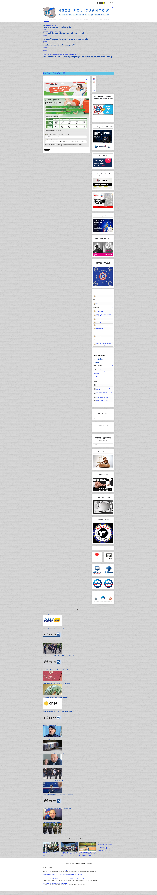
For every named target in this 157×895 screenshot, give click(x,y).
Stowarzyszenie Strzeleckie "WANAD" (103, 325)
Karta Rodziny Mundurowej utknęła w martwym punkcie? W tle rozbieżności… (59, 628)
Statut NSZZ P (99, 369)
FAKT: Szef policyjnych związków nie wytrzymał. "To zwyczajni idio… (57, 808)
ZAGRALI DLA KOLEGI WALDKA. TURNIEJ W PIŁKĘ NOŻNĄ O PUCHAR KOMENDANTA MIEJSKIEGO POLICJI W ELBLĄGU (87, 854)
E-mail (88, 79)
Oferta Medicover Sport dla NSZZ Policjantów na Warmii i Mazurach (103, 97)
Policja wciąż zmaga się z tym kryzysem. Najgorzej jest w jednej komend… (58, 641)
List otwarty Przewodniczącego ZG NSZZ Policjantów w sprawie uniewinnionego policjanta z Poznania (62, 874)
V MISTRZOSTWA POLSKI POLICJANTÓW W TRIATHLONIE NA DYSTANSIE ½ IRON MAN (69, 854)
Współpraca (96, 376)
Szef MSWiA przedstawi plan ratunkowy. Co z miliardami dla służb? (57, 669)
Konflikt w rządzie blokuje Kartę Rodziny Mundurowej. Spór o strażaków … (59, 614)
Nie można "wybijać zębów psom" (50, 725)
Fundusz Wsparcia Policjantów (103, 238)
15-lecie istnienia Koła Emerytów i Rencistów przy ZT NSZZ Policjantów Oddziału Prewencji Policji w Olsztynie (105, 849)
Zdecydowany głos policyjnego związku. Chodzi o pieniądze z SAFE (57, 753)
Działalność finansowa (100, 295)
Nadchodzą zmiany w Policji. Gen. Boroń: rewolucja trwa (55, 780)
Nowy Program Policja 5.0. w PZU (54, 73)
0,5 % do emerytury (99, 328)
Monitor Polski (96, 362)
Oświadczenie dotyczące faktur (102, 400)
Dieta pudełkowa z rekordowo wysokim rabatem (103, 174)
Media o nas (78, 610)
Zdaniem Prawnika (103, 452)
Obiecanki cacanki (103, 474)
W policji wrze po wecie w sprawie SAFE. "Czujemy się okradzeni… (57, 683)
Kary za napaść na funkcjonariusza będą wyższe (53, 766)
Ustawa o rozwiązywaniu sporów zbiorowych (102, 374)
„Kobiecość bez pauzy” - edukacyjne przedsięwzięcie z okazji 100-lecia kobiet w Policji (51, 854)
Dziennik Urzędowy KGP (98, 358)
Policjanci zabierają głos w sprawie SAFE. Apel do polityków (55, 697)
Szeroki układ (113, 3)
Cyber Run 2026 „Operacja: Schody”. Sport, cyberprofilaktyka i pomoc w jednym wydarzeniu (60, 870)
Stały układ (110, 3)
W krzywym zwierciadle (103, 497)
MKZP (97, 303)
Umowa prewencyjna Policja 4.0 (102, 385)
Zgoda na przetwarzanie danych (102, 397)
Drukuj (86, 79)
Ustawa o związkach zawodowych (100, 371)
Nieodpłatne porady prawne (103, 216)
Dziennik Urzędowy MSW (98, 359)
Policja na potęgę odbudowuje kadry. (50, 739)
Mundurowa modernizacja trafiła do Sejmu (52, 822)
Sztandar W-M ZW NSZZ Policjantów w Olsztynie (103, 262)
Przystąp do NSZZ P (100, 311)
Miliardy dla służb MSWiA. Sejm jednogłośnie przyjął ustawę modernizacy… (59, 794)
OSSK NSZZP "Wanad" (103, 519)
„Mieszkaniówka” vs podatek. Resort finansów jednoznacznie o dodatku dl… (59, 655)
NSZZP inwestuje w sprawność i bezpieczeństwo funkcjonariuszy (55, 883)
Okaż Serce (97, 559)
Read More (45, 29)
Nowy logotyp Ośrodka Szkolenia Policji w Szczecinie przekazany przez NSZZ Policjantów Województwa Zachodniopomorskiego (67, 878)
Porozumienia (96, 373)
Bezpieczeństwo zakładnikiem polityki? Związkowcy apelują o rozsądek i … (58, 711)
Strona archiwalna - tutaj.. (98, 352)
